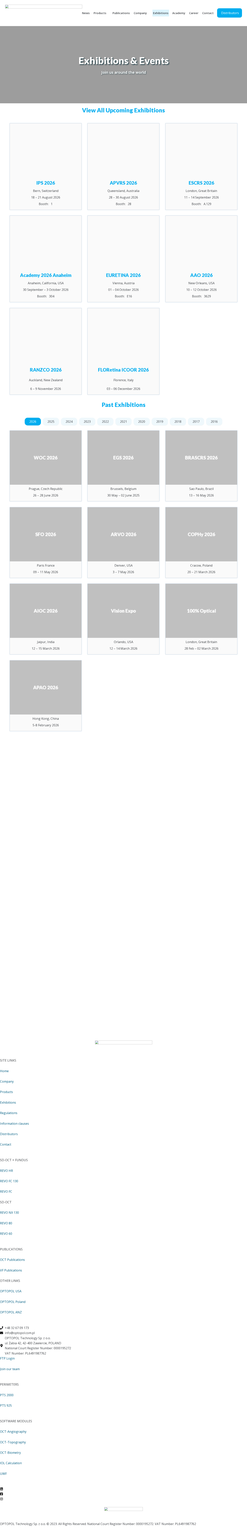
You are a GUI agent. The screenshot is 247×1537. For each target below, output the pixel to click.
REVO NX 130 (9, 1212)
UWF (3, 1474)
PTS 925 (6, 1405)
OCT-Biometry (10, 1452)
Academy (178, 13)
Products (100, 13)
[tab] (33, 421)
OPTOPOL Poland (12, 1302)
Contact (208, 13)
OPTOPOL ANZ (11, 1312)
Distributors (9, 1134)
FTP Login (7, 1358)
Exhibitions (160, 13)
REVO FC (6, 1191)
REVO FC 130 (9, 1181)
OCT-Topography (13, 1442)
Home (4, 1071)
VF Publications (11, 1270)
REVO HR (6, 1171)
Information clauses (14, 1123)
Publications (121, 13)
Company (140, 13)
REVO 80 (6, 1223)
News (86, 13)
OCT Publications (12, 1260)
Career (193, 13)
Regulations (8, 1113)
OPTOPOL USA (10, 1291)
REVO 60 (6, 1233)
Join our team (10, 1369)
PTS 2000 (7, 1395)
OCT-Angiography (13, 1431)
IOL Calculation (11, 1463)
